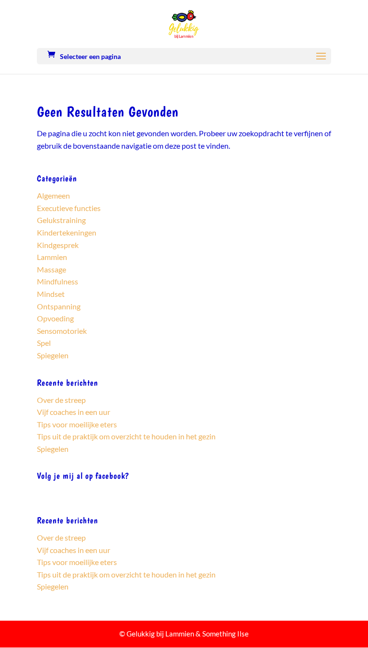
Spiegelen (53, 355)
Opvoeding (55, 318)
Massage (51, 269)
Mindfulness (57, 281)
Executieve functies (69, 207)
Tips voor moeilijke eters (77, 424)
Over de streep (61, 399)
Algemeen (53, 195)
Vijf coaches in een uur (73, 411)
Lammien (52, 256)
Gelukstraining (61, 219)
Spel (44, 342)
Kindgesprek (58, 244)
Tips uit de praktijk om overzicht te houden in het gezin (126, 436)
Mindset (51, 293)
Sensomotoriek (62, 330)
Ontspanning (58, 306)
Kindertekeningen (66, 232)
